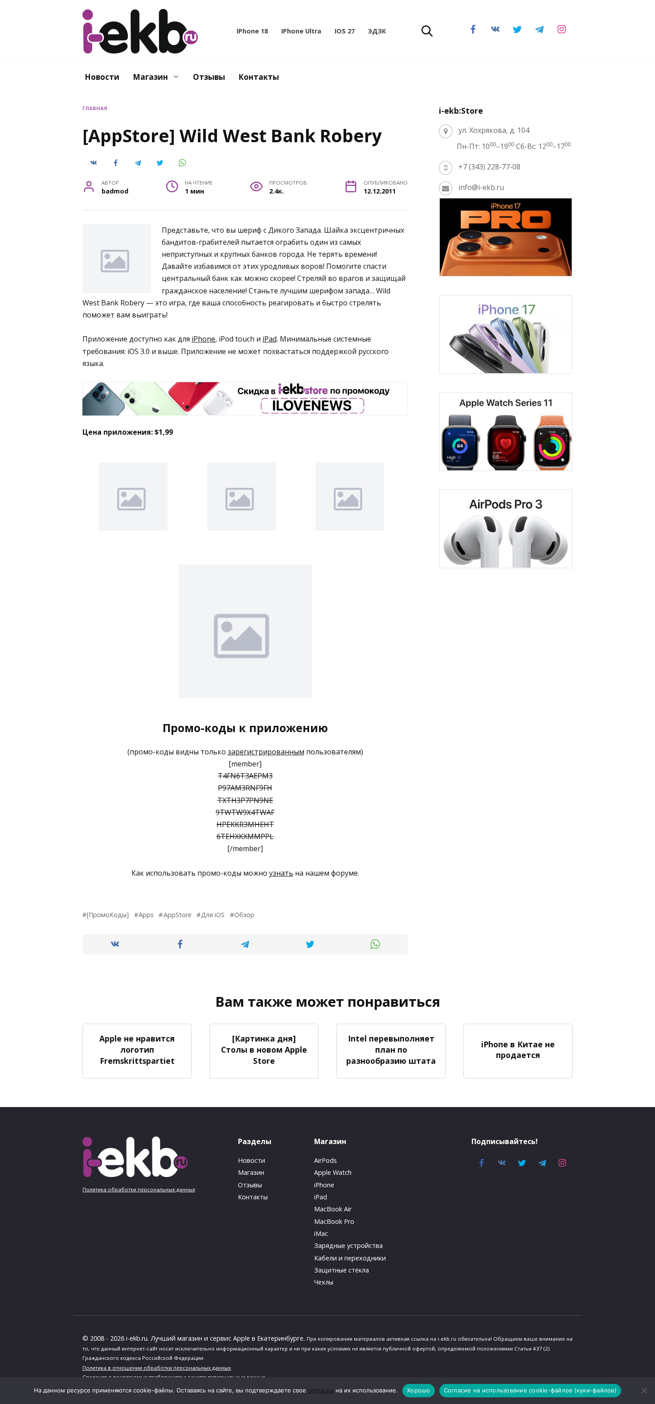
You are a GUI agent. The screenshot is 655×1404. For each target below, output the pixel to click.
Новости (102, 77)
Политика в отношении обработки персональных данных (156, 1367)
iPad (269, 339)
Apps (146, 914)
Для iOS (213, 914)
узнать (281, 873)
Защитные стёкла (341, 1270)
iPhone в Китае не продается (518, 1050)
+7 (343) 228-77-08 (489, 167)
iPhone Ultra (301, 31)
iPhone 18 (252, 31)
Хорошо (418, 1390)
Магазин (150, 77)
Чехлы (323, 1282)
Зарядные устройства (348, 1245)
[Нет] (643, 1390)
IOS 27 (345, 31)
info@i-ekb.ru (481, 187)
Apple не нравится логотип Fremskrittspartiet (137, 1049)
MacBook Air (333, 1209)
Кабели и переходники (350, 1258)
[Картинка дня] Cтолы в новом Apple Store (264, 1049)
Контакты (258, 77)
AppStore (177, 914)
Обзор (244, 914)
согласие (321, 1390)
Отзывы (209, 77)
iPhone (203, 339)
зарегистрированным (266, 752)
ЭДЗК (377, 31)
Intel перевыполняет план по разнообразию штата (391, 1049)
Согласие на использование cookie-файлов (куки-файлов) (530, 1390)
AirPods (325, 1160)
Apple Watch (333, 1172)
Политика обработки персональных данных (138, 1189)
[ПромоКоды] (108, 914)
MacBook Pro (334, 1221)
